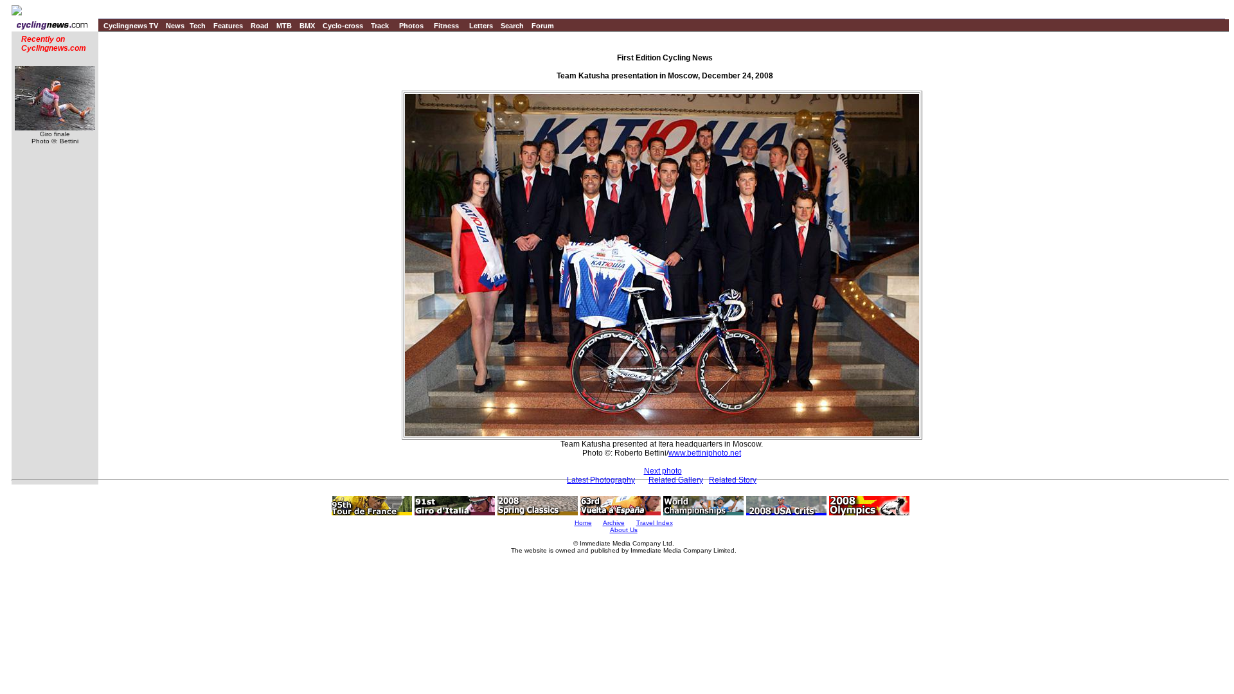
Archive (614, 522)
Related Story (732, 480)
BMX (307, 26)
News (175, 26)
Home (583, 522)
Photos (411, 26)
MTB (284, 26)
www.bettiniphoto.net (704, 453)
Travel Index (654, 522)
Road (260, 26)
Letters (481, 26)
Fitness (446, 26)
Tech (198, 26)
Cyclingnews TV (130, 26)
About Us (624, 529)
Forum (543, 26)
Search (512, 26)
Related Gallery (675, 480)
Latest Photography (601, 480)
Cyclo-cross (343, 26)
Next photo (663, 471)
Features (228, 26)
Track (380, 26)
